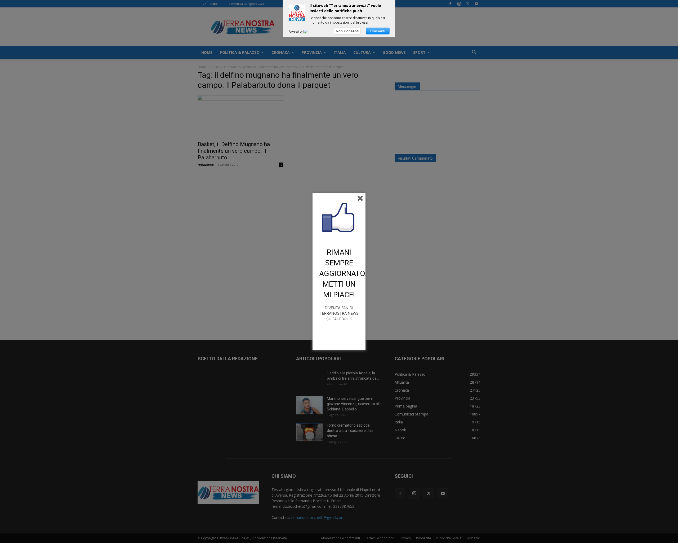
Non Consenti (347, 31)
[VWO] (308, 31)
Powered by (295, 31)
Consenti (377, 31)
